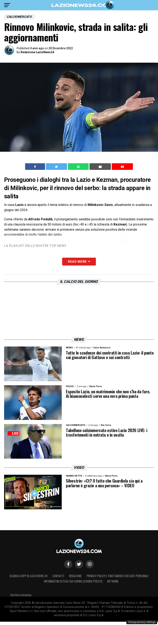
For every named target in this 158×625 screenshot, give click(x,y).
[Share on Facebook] (35, 166)
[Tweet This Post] (57, 166)
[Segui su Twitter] (79, 564)
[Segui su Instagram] (90, 564)
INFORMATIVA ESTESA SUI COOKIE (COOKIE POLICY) (73, 581)
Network (112, 581)
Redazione (75, 576)
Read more (77, 261)
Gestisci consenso (20, 595)
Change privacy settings (142, 622)
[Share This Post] (79, 166)
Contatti (58, 576)
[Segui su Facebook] (68, 564)
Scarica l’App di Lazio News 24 (28, 576)
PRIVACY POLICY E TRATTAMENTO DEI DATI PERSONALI (118, 576)
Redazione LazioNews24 (37, 52)
